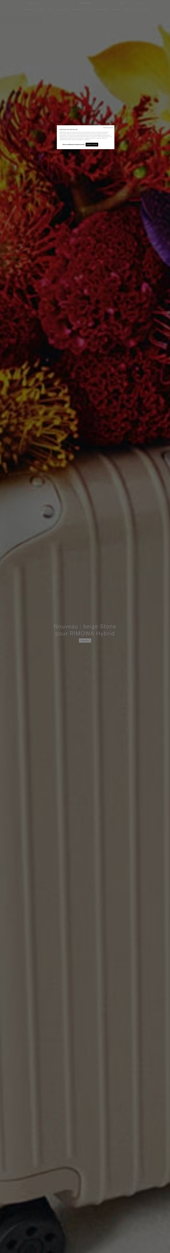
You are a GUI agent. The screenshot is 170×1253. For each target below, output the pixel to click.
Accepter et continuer (92, 144)
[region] (85, 137)
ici (99, 135)
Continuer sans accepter (108, 127)
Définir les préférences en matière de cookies (73, 144)
